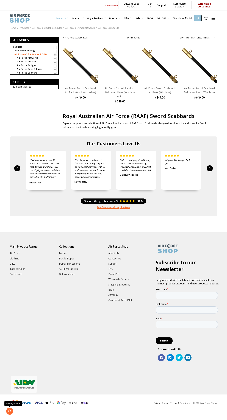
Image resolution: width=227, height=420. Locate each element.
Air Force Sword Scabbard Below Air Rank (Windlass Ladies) (120, 92)
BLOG (150, 18)
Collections (16, 274)
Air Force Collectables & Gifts (30, 54)
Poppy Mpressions (69, 263)
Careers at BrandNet (120, 300)
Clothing (14, 258)
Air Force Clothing (24, 50)
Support (161, 5)
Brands (113, 18)
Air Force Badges (26, 65)
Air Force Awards (26, 61)
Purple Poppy (66, 258)
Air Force (15, 253)
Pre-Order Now (80, 76)
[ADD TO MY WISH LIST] (92, 65)
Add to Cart (120, 76)
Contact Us (114, 258)
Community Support (179, 5)
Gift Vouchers (66, 274)
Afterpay (113, 294)
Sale (138, 18)
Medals (76, 18)
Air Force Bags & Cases (29, 69)
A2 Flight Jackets (68, 268)
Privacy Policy (161, 403)
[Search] (197, 18)
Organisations (95, 18)
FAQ (110, 268)
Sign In (150, 5)
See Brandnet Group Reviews (113, 207)
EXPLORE (161, 18)
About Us (113, 253)
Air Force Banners (27, 72)
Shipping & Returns (119, 284)
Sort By (184, 37)
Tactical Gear (17, 268)
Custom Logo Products (132, 5)
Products (61, 18)
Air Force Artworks (27, 57)
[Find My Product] (9, 411)
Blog (111, 289)
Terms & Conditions (180, 403)
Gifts (126, 18)
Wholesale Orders (118, 279)
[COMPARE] (92, 59)
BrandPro (113, 274)
